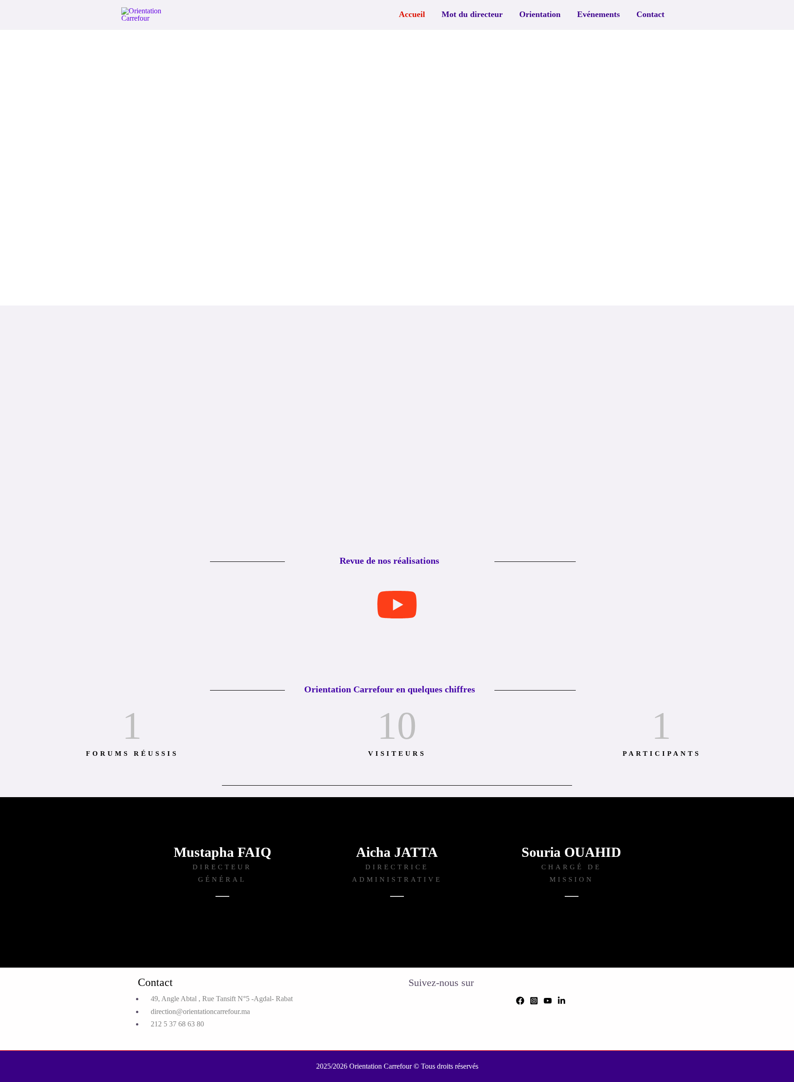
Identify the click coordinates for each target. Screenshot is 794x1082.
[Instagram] (534, 1001)
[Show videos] (397, 605)
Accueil (412, 14)
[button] (120, 167)
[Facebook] (520, 1001)
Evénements (598, 14)
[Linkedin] (561, 1001)
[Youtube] (548, 1001)
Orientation (540, 14)
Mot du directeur (472, 14)
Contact (650, 14)
